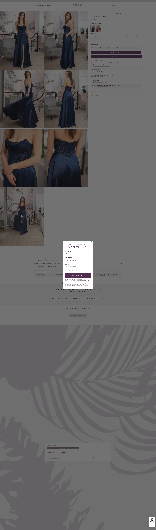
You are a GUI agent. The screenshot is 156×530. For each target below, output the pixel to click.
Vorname (68, 251)
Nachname (68, 257)
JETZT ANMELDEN (78, 275)
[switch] (152, 525)
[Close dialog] (92, 242)
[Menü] (154, 518)
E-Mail (67, 264)
